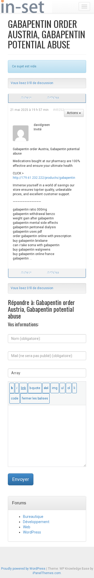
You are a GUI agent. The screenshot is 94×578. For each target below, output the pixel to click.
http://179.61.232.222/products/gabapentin (44, 178)
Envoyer (20, 479)
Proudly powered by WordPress (23, 568)
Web (26, 527)
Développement (36, 522)
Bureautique (33, 517)
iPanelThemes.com (47, 573)
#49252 (58, 110)
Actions (73, 113)
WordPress (32, 532)
